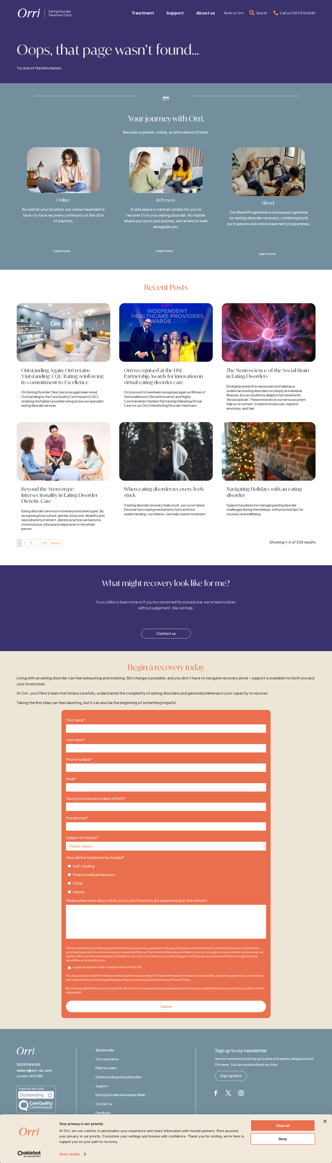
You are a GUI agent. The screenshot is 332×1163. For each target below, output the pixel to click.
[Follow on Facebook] (215, 1093)
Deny (283, 1139)
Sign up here (230, 1075)
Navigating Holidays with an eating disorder (264, 492)
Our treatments (107, 1059)
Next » (56, 543)
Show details (69, 1154)
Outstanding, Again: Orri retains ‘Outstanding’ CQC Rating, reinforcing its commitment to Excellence (62, 376)
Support (102, 1086)
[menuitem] (143, 12)
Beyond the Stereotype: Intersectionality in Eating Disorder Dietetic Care (59, 495)
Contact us (166, 633)
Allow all (283, 1126)
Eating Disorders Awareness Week (120, 1095)
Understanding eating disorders (119, 1077)
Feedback (103, 1113)
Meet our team (106, 1068)
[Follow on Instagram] (241, 1093)
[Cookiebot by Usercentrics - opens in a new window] (29, 1154)
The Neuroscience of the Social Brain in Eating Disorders (268, 373)
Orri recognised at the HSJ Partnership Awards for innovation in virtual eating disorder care (163, 376)
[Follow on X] (228, 1093)
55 (44, 543)
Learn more (62, 251)
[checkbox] (166, 877)
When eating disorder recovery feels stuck (164, 492)
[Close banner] (325, 1121)
